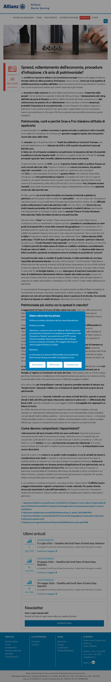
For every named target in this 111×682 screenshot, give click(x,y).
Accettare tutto (72, 365)
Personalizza (37, 365)
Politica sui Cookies (50, 345)
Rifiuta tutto (55, 365)
